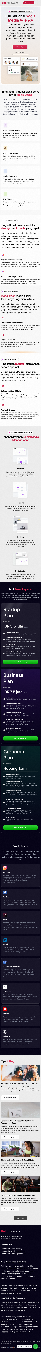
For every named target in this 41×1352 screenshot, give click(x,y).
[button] (10, 1097)
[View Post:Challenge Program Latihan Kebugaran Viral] (20, 1184)
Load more (20, 1218)
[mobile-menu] (37, 3)
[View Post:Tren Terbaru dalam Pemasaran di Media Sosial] (20, 1073)
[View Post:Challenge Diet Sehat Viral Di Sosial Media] (20, 1149)
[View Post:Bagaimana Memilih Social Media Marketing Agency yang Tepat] (20, 1110)
